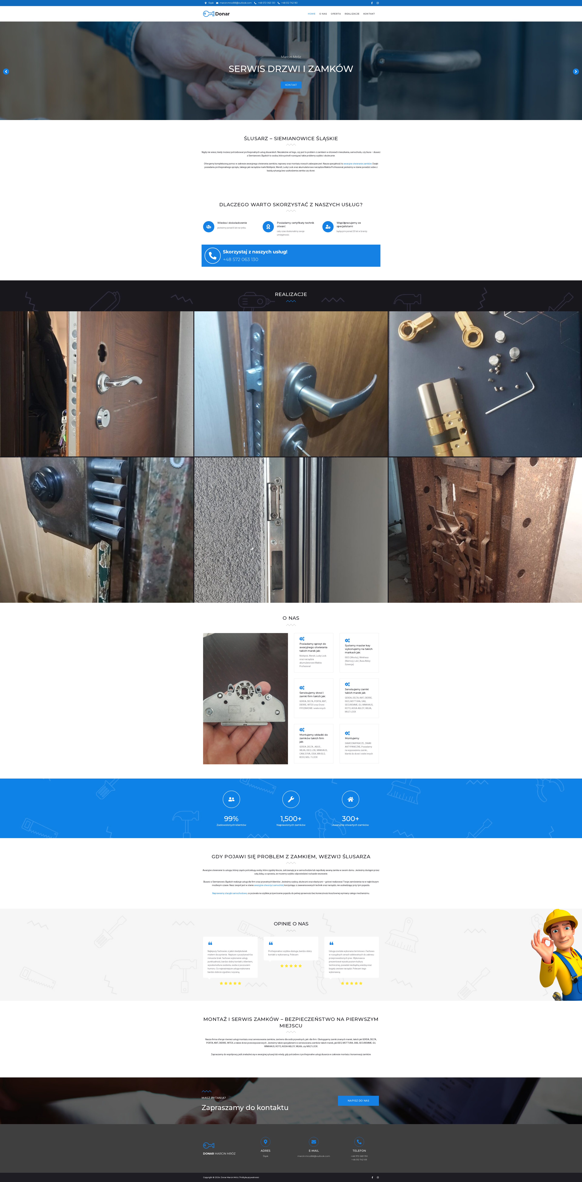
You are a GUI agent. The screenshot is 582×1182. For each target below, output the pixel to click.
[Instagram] (377, 3)
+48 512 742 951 (359, 1159)
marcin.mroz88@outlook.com (314, 1156)
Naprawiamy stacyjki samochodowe (229, 893)
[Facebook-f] (372, 3)
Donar (222, 14)
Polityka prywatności (249, 1177)
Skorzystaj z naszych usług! (255, 252)
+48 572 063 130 (240, 259)
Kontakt (291, 85)
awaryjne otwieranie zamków (358, 163)
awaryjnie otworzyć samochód (268, 885)
